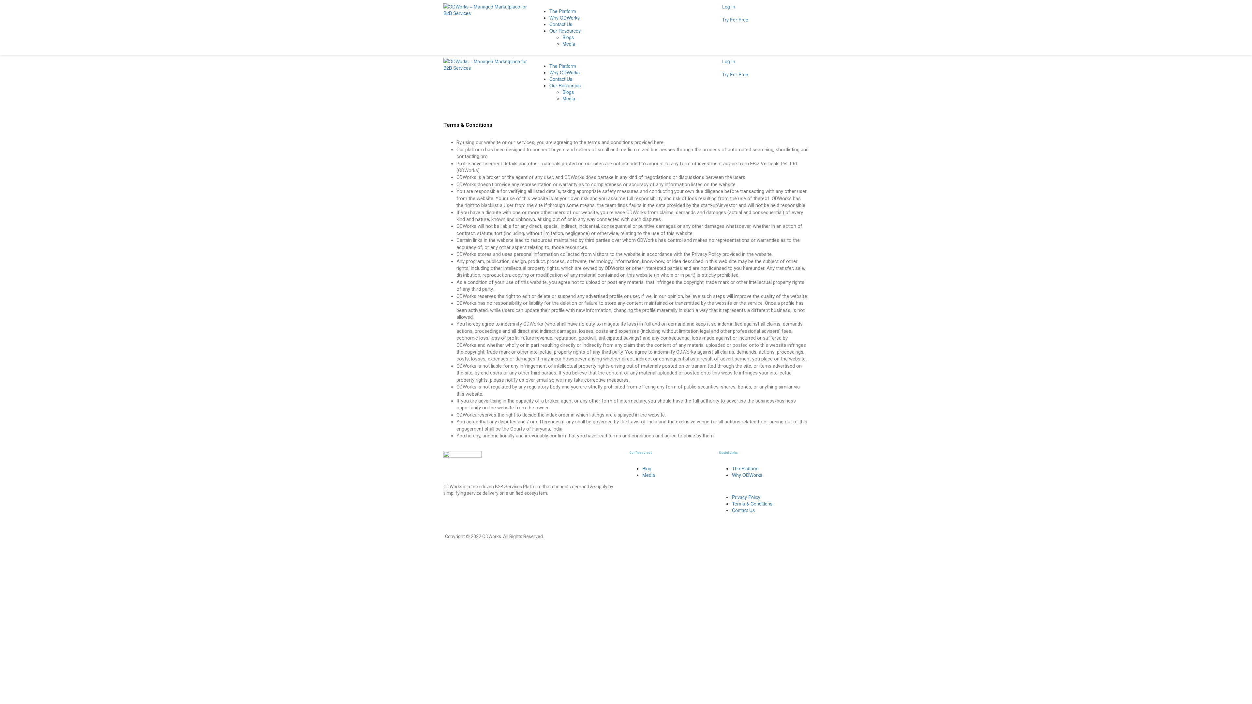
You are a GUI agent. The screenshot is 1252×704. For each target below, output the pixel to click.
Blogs (568, 37)
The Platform (562, 11)
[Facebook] (487, 511)
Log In (728, 6)
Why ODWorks (564, 17)
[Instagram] (451, 511)
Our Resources (565, 30)
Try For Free (735, 19)
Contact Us (560, 24)
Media (568, 43)
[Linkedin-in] (469, 511)
